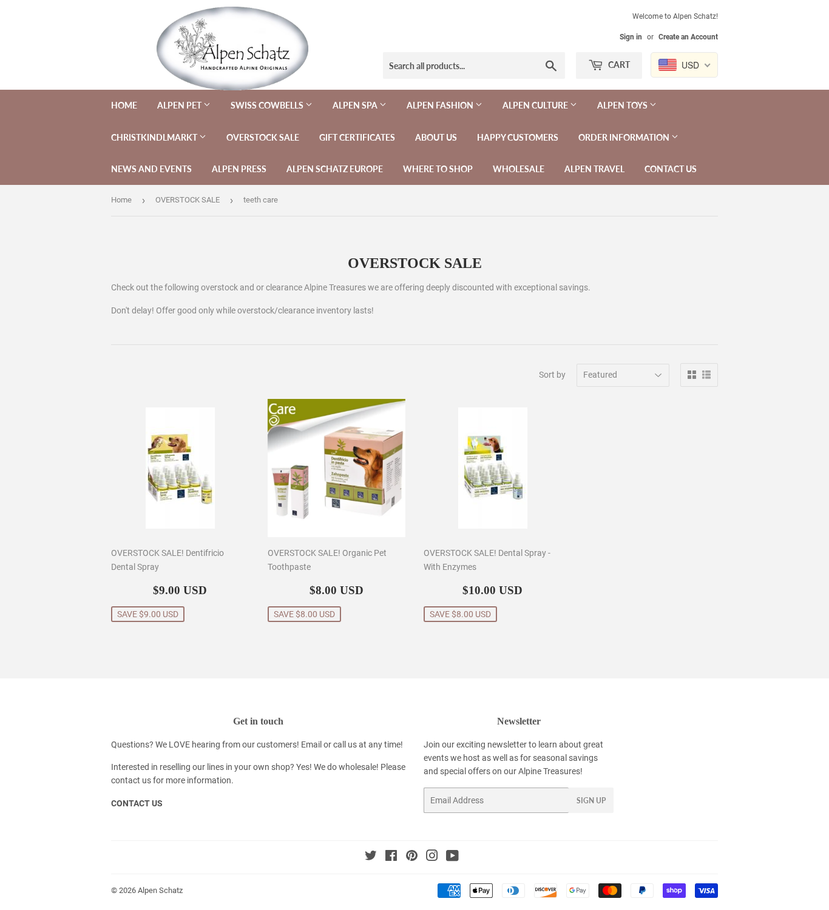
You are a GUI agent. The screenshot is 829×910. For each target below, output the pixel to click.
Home (124, 105)
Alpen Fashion (441, 105)
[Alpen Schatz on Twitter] (371, 857)
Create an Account (688, 37)
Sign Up (591, 800)
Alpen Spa (356, 105)
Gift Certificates (357, 137)
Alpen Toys (623, 105)
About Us (436, 137)
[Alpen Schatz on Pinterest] (411, 857)
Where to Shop (438, 169)
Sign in (631, 37)
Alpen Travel (594, 169)
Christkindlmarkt (155, 137)
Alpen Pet (180, 105)
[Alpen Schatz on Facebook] (391, 857)
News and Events (151, 169)
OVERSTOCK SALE (262, 137)
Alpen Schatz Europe (334, 169)
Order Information (624, 137)
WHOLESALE (518, 169)
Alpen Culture (536, 105)
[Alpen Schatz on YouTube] (452, 857)
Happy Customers (517, 137)
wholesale (357, 767)
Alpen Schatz (160, 890)
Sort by (552, 375)
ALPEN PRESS (239, 169)
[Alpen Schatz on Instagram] (432, 857)
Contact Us (671, 169)
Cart (618, 64)
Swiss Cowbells (268, 105)
